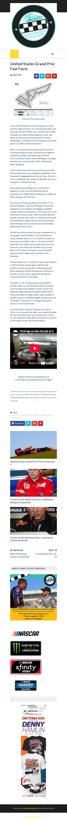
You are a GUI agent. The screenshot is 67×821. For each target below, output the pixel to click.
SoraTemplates (31, 808)
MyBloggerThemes (33, 817)
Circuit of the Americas (21, 415)
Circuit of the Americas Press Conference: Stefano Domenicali (31, 501)
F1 (36, 415)
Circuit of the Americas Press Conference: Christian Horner (31, 539)
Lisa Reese (43, 415)
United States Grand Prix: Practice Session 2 (32, 463)
